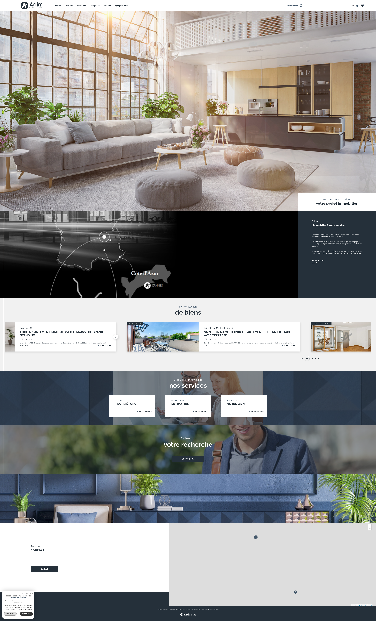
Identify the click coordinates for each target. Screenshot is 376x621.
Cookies (217, 609)
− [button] (370, 528)
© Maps (359, 605)
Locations (69, 6)
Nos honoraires (184, 609)
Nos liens (206, 609)
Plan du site (190, 609)
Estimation (81, 6)
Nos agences (95, 6)
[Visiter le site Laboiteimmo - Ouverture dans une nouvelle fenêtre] (188, 617)
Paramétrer (10, 614)
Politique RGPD (212, 609)
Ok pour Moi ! (26, 614)
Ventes (58, 6)
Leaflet (353, 605)
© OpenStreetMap (367, 605)
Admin (202, 609)
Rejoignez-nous (121, 6)
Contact (107, 6)
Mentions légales (197, 609)
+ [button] (370, 526)
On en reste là (26, 593)
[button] (70, 336)
